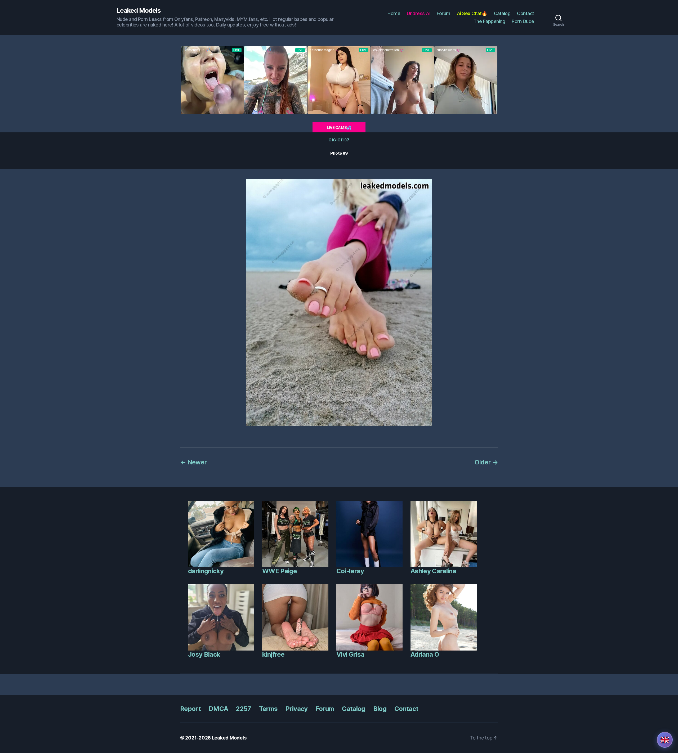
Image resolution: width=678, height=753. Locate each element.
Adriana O (425, 654)
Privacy (296, 708)
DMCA (218, 708)
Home (393, 13)
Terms (268, 708)
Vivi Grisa (350, 654)
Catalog (502, 13)
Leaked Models (139, 10)
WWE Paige (279, 571)
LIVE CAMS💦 (339, 127)
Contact (525, 13)
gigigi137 (339, 140)
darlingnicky (206, 571)
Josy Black (204, 654)
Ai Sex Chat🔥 (472, 13)
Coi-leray (350, 571)
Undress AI (418, 13)
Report (190, 708)
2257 (243, 708)
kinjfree (273, 654)
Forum (443, 13)
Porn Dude (523, 21)
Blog (379, 708)
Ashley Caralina (433, 571)
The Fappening (489, 21)
